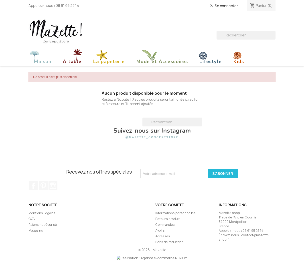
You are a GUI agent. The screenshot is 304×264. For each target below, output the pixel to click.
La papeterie (109, 61)
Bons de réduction (169, 242)
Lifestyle (210, 61)
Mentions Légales (41, 213)
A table (72, 61)
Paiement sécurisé (42, 224)
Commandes (165, 224)
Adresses (162, 236)
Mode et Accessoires (162, 61)
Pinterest (43, 185)
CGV (31, 219)
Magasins (35, 230)
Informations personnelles (175, 213)
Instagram (53, 185)
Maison (42, 61)
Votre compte (169, 204)
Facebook (33, 185)
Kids (238, 61)
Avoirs (160, 230)
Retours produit (167, 219)
